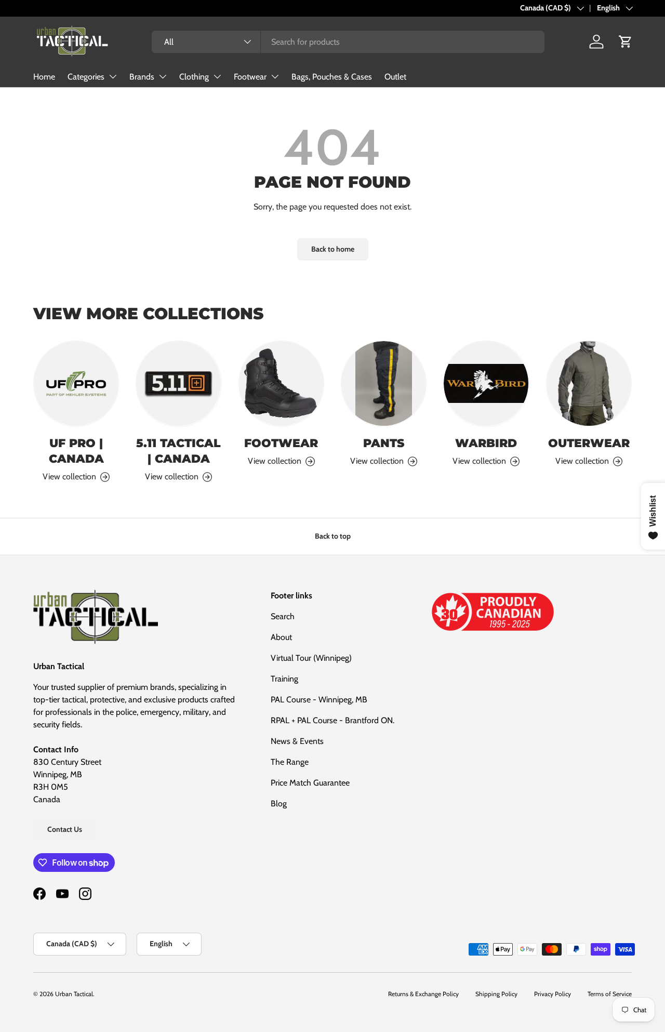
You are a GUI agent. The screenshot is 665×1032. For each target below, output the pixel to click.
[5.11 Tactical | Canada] (178, 383)
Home (44, 77)
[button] (625, 41)
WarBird (486, 443)
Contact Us (64, 829)
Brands (141, 77)
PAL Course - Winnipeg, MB (319, 699)
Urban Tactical (74, 994)
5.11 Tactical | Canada (178, 450)
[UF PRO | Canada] (76, 383)
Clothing (194, 77)
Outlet (395, 77)
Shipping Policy (496, 994)
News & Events (297, 741)
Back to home (332, 249)
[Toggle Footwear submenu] (275, 76)
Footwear (250, 77)
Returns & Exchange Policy (423, 994)
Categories (86, 77)
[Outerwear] (589, 383)
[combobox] (348, 42)
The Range (290, 762)
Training (284, 679)
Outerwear (589, 443)
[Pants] (383, 383)
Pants (383, 443)
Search (283, 616)
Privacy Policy (552, 994)
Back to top (333, 536)
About (281, 637)
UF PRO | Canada (76, 450)
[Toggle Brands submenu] (162, 76)
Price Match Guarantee (310, 783)
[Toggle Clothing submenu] (217, 76)
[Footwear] (281, 383)
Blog (279, 803)
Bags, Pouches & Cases (331, 77)
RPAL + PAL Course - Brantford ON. (332, 720)
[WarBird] (486, 383)
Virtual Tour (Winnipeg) (311, 658)
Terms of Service (610, 994)
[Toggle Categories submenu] (113, 76)
